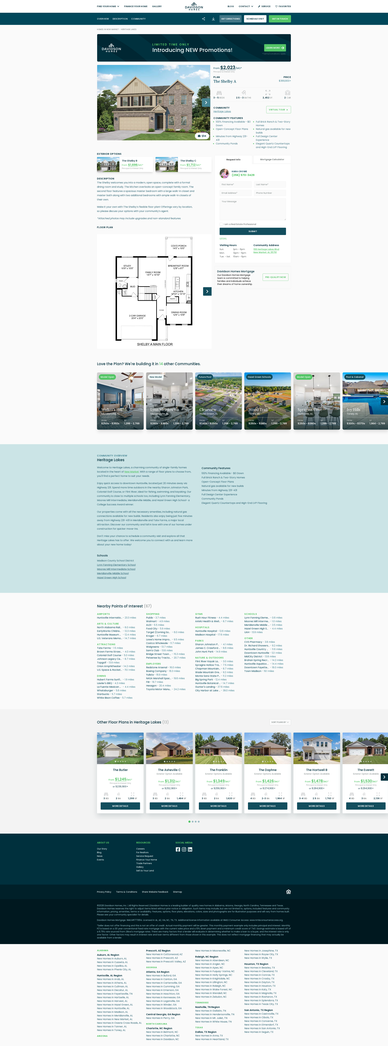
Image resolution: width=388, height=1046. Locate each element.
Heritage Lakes (128, 29)
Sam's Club (152, 650)
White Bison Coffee (108, 698)
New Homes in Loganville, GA (163, 1001)
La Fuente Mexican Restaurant (110, 687)
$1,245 (120, 779)
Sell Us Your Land (145, 870)
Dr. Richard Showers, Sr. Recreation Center (257, 645)
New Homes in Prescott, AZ (162, 958)
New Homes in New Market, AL (114, 1019)
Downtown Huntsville (256, 653)
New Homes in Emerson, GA (162, 990)
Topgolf (101, 662)
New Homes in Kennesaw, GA (163, 997)
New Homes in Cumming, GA (163, 986)
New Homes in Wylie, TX (258, 958)
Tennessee (202, 1002)
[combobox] (280, 722)
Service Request (144, 856)
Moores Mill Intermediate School (116, 569)
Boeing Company (156, 671)
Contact (244, 6)
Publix (149, 617)
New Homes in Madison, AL (112, 1012)
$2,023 (227, 67)
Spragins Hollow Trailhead (208, 665)
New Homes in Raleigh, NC (210, 986)
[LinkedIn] (190, 849)
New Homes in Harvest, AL (112, 1001)
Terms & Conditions (126, 891)
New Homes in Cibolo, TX (258, 1017)
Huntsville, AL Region (109, 975)
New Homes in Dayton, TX (259, 982)
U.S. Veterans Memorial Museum (110, 638)
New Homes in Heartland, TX (212, 1039)
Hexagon (151, 685)
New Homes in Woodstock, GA (164, 1008)
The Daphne (268, 770)
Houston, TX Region (256, 964)
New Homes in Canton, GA (161, 979)
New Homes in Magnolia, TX (260, 993)
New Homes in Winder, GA (161, 1004)
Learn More (273, 47)
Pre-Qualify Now (275, 277)
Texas (199, 1027)
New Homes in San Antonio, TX (262, 1028)
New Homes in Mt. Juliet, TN (211, 1018)
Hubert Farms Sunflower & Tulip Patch (110, 679)
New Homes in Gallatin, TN (210, 1010)
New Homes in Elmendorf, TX (261, 1024)
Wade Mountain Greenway (208, 672)
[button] (227, 68)
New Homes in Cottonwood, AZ (164, 954)
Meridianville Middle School (113, 573)
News (99, 856)
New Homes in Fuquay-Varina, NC (215, 971)
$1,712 (191, 165)
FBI (148, 682)
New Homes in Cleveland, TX (261, 971)
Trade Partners (144, 863)
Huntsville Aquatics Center (257, 664)
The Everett (366, 770)
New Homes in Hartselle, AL (113, 997)
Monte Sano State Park (208, 676)
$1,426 (268, 781)
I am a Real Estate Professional (240, 224)
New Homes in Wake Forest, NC (213, 989)
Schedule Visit (255, 18)
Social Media (184, 842)
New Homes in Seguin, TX (258, 1032)
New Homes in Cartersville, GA (164, 983)
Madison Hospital (205, 634)
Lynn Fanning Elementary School (116, 565)
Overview (103, 18)
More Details (120, 806)
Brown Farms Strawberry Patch (110, 651)
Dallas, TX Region (205, 1032)
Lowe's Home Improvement (159, 639)
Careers (140, 848)
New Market (131, 471)
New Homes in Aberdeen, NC (212, 960)
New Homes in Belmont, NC (162, 1032)
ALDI (148, 625)
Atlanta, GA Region (157, 972)
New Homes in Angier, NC (210, 964)
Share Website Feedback (155, 891)
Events (100, 859)
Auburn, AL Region (108, 955)
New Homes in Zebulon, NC (211, 997)
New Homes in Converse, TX (260, 1021)
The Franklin (218, 770)
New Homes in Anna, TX (209, 1035)
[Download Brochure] (213, 18)
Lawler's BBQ (104, 683)
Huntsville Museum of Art (110, 634)
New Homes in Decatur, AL (112, 990)
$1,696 (132, 165)
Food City (151, 628)
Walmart (151, 621)
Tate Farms (104, 648)
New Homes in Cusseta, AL (112, 962)
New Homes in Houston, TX (260, 986)
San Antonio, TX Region (258, 1010)
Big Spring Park (204, 679)
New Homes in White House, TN (213, 1021)
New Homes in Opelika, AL (112, 966)
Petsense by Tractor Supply (159, 657)
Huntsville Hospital (206, 631)
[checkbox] (221, 224)
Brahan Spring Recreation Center (257, 660)
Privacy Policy (104, 891)
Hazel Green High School (111, 577)
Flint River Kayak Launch (208, 661)
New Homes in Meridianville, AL (115, 1015)
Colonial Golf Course (109, 655)
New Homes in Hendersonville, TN (214, 1014)
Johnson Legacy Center (110, 659)
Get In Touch (280, 18)
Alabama (102, 950)
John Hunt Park (204, 651)
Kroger (150, 636)
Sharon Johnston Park (208, 644)
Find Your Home (106, 6)
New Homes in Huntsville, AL (113, 1008)
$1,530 (366, 781)
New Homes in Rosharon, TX (260, 997)
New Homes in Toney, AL (111, 1030)
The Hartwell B (316, 770)
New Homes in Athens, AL (112, 983)
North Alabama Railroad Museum (110, 627)
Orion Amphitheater (109, 666)
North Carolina (156, 1023)
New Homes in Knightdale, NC (212, 978)
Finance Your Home (135, 6)
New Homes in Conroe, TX (259, 975)
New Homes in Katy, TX (257, 989)
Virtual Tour (278, 109)
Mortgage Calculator (272, 159)
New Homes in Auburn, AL (112, 958)
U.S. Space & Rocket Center (110, 670)
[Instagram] (184, 849)
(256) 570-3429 (243, 175)
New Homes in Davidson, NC (162, 1039)
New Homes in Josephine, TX (261, 950)
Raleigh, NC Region (206, 956)
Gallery (157, 6)
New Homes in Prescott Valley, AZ (166, 961)
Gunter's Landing (205, 687)
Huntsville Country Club (257, 649)
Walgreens (152, 647)
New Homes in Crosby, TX (259, 978)
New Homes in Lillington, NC (211, 982)
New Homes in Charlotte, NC (163, 1035)
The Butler (120, 770)
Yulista (150, 674)
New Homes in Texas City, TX (261, 1004)
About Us (103, 842)
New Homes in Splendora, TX (261, 1000)
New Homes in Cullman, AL (112, 986)
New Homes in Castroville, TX (261, 1014)
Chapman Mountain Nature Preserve (208, 668)
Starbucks (103, 694)
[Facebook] (178, 849)
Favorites (285, 6)
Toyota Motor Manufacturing (159, 689)
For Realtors (142, 852)
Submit (253, 231)
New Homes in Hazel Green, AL (115, 1004)
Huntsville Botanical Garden (208, 683)
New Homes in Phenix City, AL (114, 969)
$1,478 (317, 781)
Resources (143, 842)
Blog (231, 6)
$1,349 (219, 781)
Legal (223, 238)
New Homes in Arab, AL (110, 979)
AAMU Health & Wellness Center (208, 621)
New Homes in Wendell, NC (211, 993)
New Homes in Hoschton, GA (163, 993)
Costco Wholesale (157, 643)
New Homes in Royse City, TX (261, 954)
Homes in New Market (108, 29)
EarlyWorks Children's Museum (110, 631)
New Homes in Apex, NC (209, 967)
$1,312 (170, 781)
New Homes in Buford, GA (161, 975)
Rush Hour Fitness (205, 617)
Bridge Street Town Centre (159, 654)
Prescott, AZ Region (158, 950)
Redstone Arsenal (156, 667)
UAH (246, 632)
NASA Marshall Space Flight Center (159, 678)
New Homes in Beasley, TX (259, 967)
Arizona (102, 1036)
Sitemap (177, 891)
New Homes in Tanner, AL (112, 1026)
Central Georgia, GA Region (163, 1014)
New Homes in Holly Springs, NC (213, 975)
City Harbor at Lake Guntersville (208, 690)
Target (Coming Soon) (159, 632)
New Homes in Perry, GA (160, 1018)
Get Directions (230, 18)
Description (120, 18)
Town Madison (252, 671)
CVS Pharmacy (253, 642)
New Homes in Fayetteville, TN (114, 993)
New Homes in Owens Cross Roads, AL (119, 1023)
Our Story (102, 848)
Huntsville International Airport (110, 617)
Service (265, 6)
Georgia (151, 967)
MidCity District (253, 656)
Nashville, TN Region (207, 1007)
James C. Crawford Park (208, 648)
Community (138, 18)
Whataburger (105, 690)
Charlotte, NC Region (159, 1028)
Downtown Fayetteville (257, 667)
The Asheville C (169, 770)
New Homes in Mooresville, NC (213, 950)
